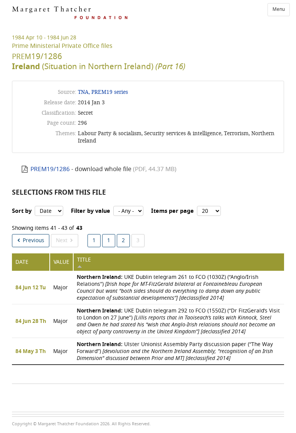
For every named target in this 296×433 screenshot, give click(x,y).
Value (61, 262)
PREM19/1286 (50, 169)
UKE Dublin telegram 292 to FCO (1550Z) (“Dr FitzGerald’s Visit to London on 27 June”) (178, 321)
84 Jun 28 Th (30, 321)
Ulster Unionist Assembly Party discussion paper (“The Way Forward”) (175, 351)
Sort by (22, 211)
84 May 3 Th (30, 351)
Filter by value (90, 211)
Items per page (172, 211)
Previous (33, 240)
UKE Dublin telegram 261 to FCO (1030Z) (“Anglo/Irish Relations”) (169, 287)
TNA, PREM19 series (103, 92)
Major (60, 288)
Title (84, 260)
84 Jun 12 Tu (30, 288)
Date (22, 262)
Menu (278, 9)
